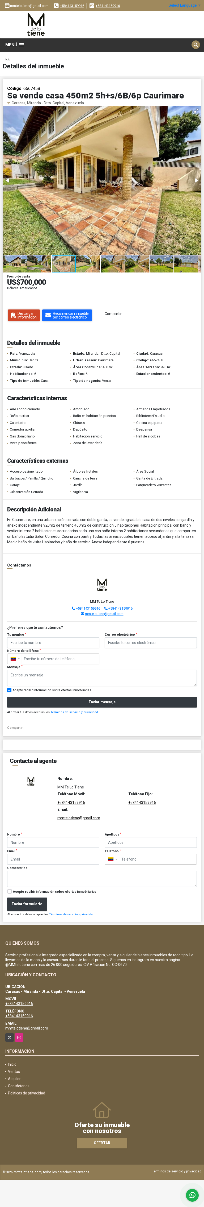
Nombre (14, 834)
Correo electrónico (121, 635)
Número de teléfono (24, 651)
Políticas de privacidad (26, 1093)
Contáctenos (18, 1086)
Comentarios (17, 868)
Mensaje (15, 667)
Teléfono (113, 851)
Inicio (7, 59)
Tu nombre (16, 635)
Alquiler (14, 1079)
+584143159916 (72, 6)
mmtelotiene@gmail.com (104, 614)
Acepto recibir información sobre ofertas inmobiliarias (54, 892)
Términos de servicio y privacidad (74, 712)
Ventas (14, 1071)
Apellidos (113, 834)
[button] (196, 110)
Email (12, 851)
